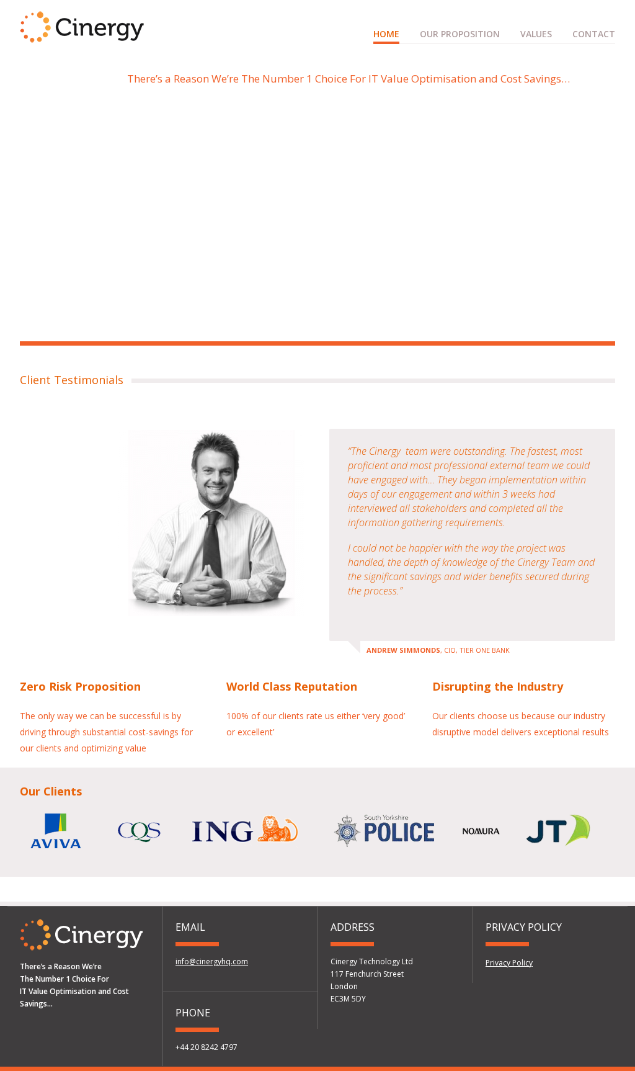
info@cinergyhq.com (211, 961)
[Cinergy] (82, 36)
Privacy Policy (509, 962)
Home (386, 34)
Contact (593, 34)
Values (536, 34)
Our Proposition (460, 34)
